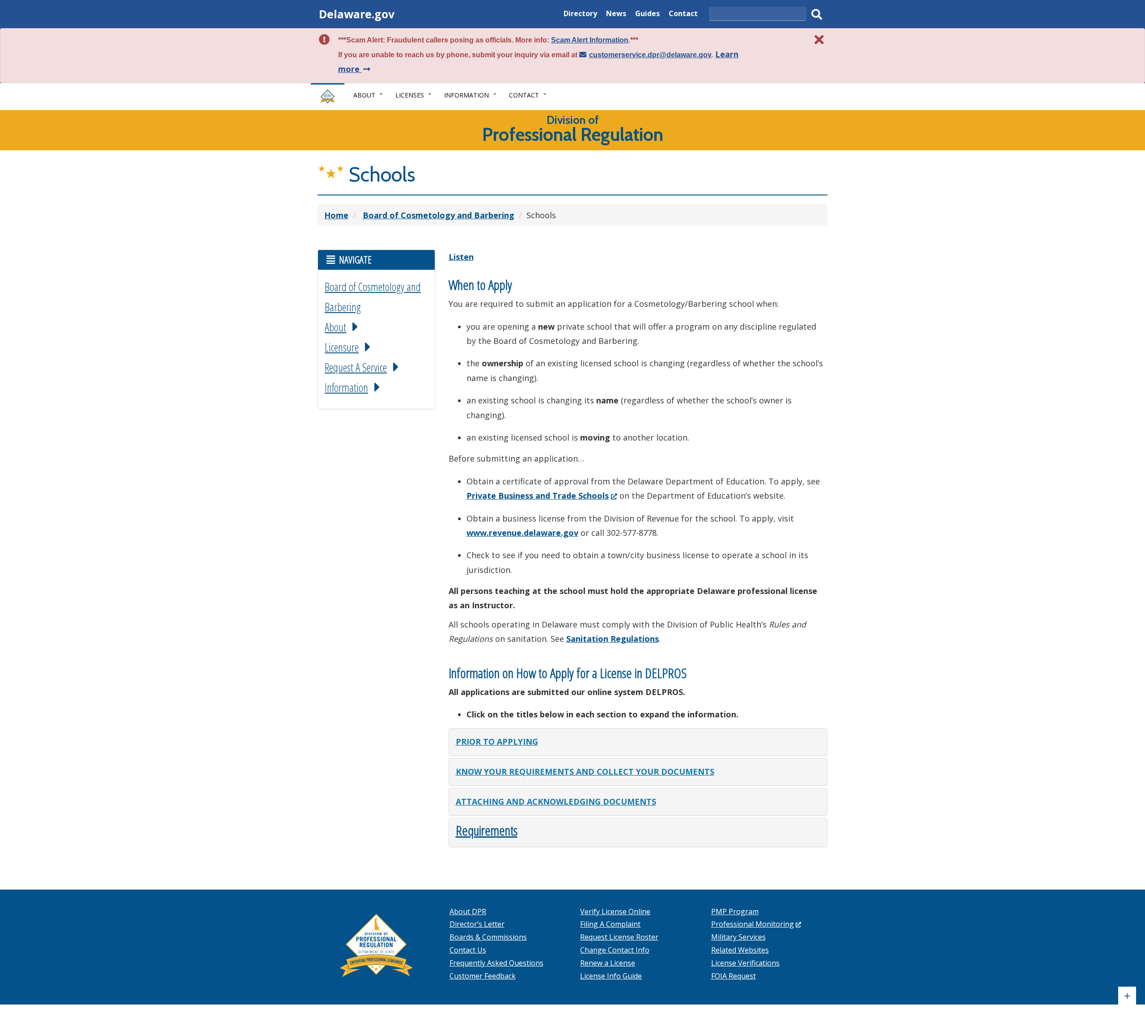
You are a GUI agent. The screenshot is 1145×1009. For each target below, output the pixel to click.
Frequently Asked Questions (496, 963)
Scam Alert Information (589, 40)
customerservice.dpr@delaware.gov (650, 55)
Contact (683, 14)
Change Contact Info (614, 950)
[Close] (819, 39)
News (616, 14)
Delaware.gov (356, 13)
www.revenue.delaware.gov (522, 532)
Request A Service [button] (356, 367)
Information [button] (466, 95)
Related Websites (740, 950)
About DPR (468, 911)
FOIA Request (733, 976)
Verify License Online (615, 911)
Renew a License (607, 963)
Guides (647, 14)
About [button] (364, 95)
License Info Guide (611, 976)
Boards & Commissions (488, 937)
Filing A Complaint (610, 924)
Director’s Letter (477, 924)
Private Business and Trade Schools (541, 495)
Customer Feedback (483, 976)
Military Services (738, 937)
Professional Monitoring (756, 924)
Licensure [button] (342, 347)
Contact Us (468, 950)
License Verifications (745, 963)
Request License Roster (619, 937)
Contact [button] (524, 95)
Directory (580, 14)
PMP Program (735, 911)
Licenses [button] (409, 95)
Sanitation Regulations (612, 638)
